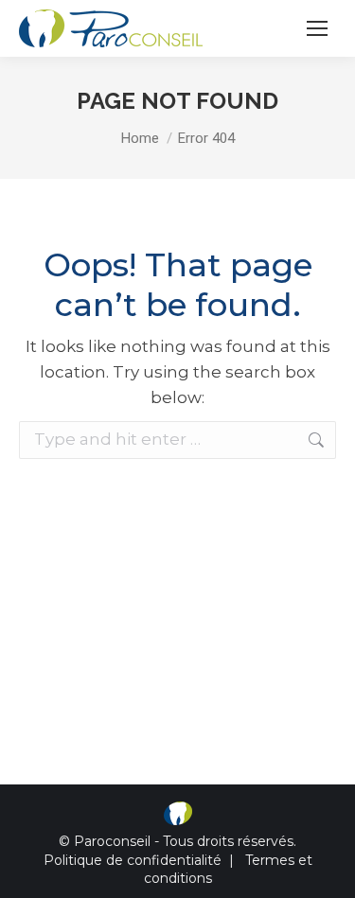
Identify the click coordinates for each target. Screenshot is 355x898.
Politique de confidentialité (133, 860)
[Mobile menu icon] (317, 28)
